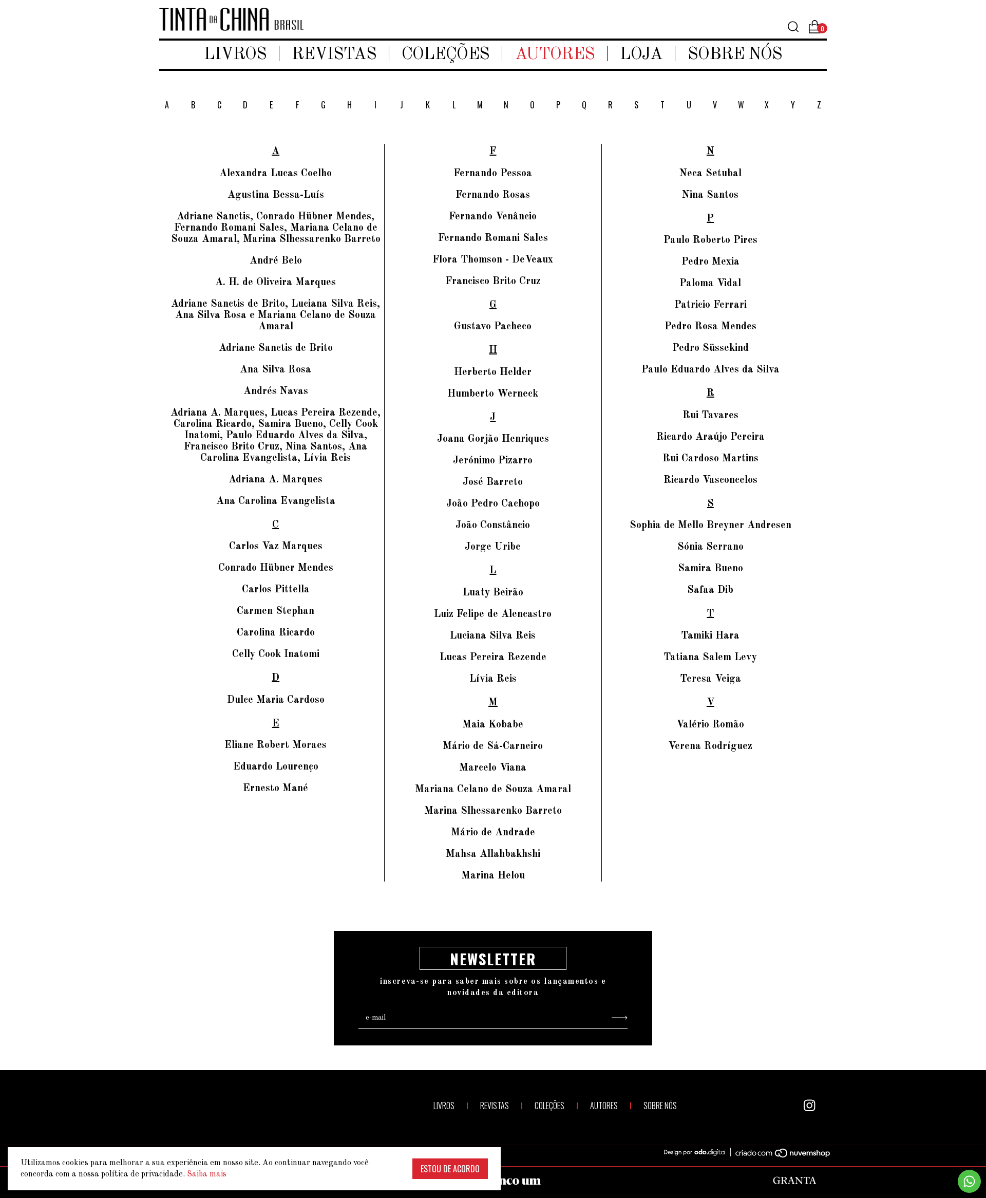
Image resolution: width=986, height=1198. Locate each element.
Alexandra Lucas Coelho (275, 174)
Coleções (445, 54)
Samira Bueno (710, 569)
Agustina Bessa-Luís (275, 195)
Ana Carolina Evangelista (275, 501)
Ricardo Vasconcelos (710, 480)
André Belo (276, 261)
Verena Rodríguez (710, 746)
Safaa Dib (710, 590)
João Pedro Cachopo (493, 504)
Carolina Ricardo (276, 633)
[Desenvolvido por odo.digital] (699, 1153)
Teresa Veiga (710, 679)
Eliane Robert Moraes (275, 745)
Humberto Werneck (492, 394)
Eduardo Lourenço (275, 767)
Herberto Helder (493, 372)
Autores (555, 54)
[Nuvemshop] (777, 1155)
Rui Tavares (710, 415)
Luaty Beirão (493, 593)
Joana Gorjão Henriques (493, 439)
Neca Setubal (710, 174)
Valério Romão (710, 725)
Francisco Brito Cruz (493, 281)
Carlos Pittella (276, 590)
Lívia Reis (493, 679)
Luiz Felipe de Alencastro (493, 614)
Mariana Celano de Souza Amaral (493, 789)
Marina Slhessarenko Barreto (493, 811)
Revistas (334, 54)
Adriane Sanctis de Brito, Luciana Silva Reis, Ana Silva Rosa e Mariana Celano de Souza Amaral (275, 315)
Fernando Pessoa (492, 174)
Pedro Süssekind (710, 348)
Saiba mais (206, 1174)
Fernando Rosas (493, 195)
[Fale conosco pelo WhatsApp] (969, 1181)
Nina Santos (710, 195)
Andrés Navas (275, 391)
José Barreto (493, 482)
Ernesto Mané (275, 788)
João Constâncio (493, 525)
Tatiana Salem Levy (710, 657)
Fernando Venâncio (493, 217)
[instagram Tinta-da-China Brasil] (809, 1105)
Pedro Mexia (710, 262)
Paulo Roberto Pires (710, 240)
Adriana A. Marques (276, 480)
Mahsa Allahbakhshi (493, 854)
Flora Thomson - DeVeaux (492, 260)
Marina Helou (493, 876)
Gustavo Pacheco (493, 327)
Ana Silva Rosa (275, 370)
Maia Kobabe (492, 725)
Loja (641, 54)
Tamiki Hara (710, 636)
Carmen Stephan (275, 611)
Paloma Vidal (710, 283)
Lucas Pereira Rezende (493, 657)
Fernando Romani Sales (493, 238)
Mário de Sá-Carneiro (493, 746)
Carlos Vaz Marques (276, 546)
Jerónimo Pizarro (493, 461)
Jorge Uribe (493, 547)
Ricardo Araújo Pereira (710, 437)
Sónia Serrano (710, 547)
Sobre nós (735, 54)
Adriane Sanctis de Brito (276, 348)
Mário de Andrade (493, 833)
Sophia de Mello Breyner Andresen (710, 525)
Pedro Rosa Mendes (710, 327)
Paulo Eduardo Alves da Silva (710, 370)
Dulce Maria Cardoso (276, 700)
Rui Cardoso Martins (710, 459)
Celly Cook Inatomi (275, 654)
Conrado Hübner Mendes (275, 568)
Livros (235, 54)
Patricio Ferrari (710, 305)
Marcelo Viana (492, 768)
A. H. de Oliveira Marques (275, 282)
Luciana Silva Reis (493, 636)
